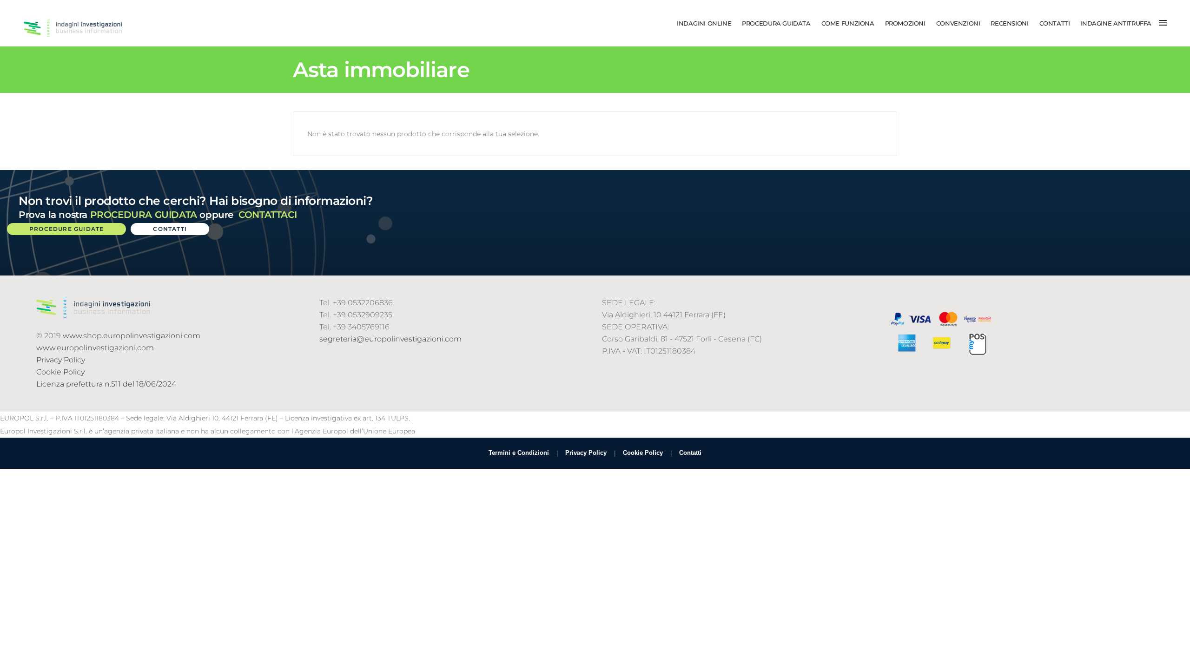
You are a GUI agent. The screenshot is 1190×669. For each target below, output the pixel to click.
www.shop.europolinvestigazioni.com (131, 335)
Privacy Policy (60, 359)
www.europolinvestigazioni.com (95, 347)
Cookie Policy (60, 371)
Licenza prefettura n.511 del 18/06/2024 (106, 384)
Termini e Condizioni (519, 452)
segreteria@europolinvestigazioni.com (390, 338)
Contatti (690, 452)
